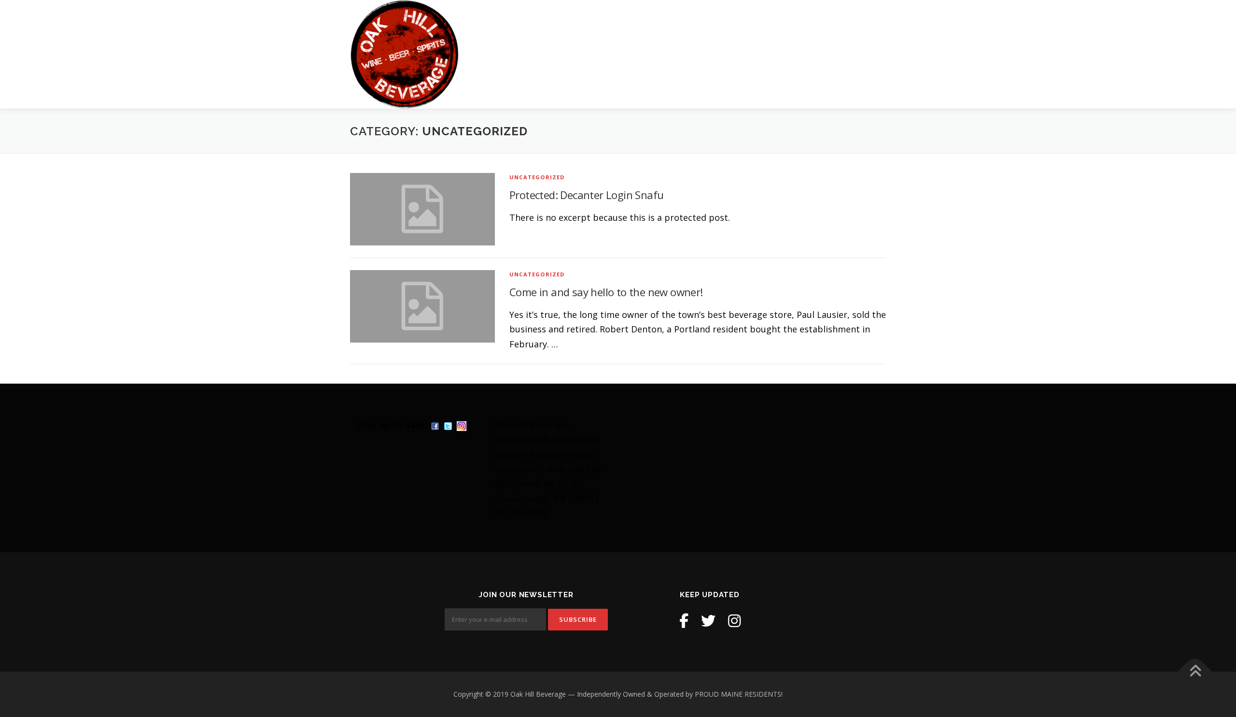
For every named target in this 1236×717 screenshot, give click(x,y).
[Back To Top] (1195, 672)
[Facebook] (683, 621)
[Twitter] (708, 621)
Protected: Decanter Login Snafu (586, 194)
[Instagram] (734, 621)
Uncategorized (537, 177)
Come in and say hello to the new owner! (606, 292)
